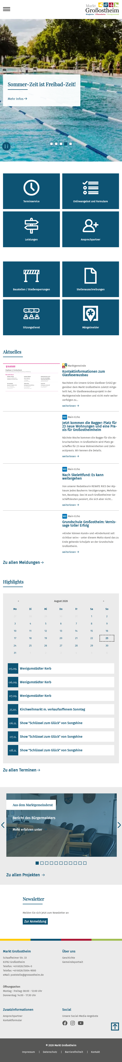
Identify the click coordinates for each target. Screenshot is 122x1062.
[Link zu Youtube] (81, 1024)
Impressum (28, 1051)
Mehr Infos (15, 99)
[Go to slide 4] (66, 146)
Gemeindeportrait (72, 961)
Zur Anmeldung (35, 921)
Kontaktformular (12, 1020)
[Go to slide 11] (85, 865)
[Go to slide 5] (70, 146)
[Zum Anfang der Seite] (115, 1026)
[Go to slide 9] (75, 865)
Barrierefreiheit (74, 1051)
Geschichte (68, 957)
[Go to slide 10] (80, 865)
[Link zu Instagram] (72, 1024)
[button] (18, 601)
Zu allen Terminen (19, 770)
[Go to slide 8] (70, 865)
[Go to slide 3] (61, 146)
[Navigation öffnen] (6, 9)
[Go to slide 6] (61, 865)
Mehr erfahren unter (28, 829)
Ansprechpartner (12, 1015)
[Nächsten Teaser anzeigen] (119, 825)
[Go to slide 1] (51, 146)
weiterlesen (69, 405)
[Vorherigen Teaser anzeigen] (2, 825)
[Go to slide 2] (56, 146)
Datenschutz (50, 1051)
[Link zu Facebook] (64, 1024)
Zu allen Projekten (23, 874)
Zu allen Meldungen (21, 562)
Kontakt (95, 1051)
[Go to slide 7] (66, 865)
